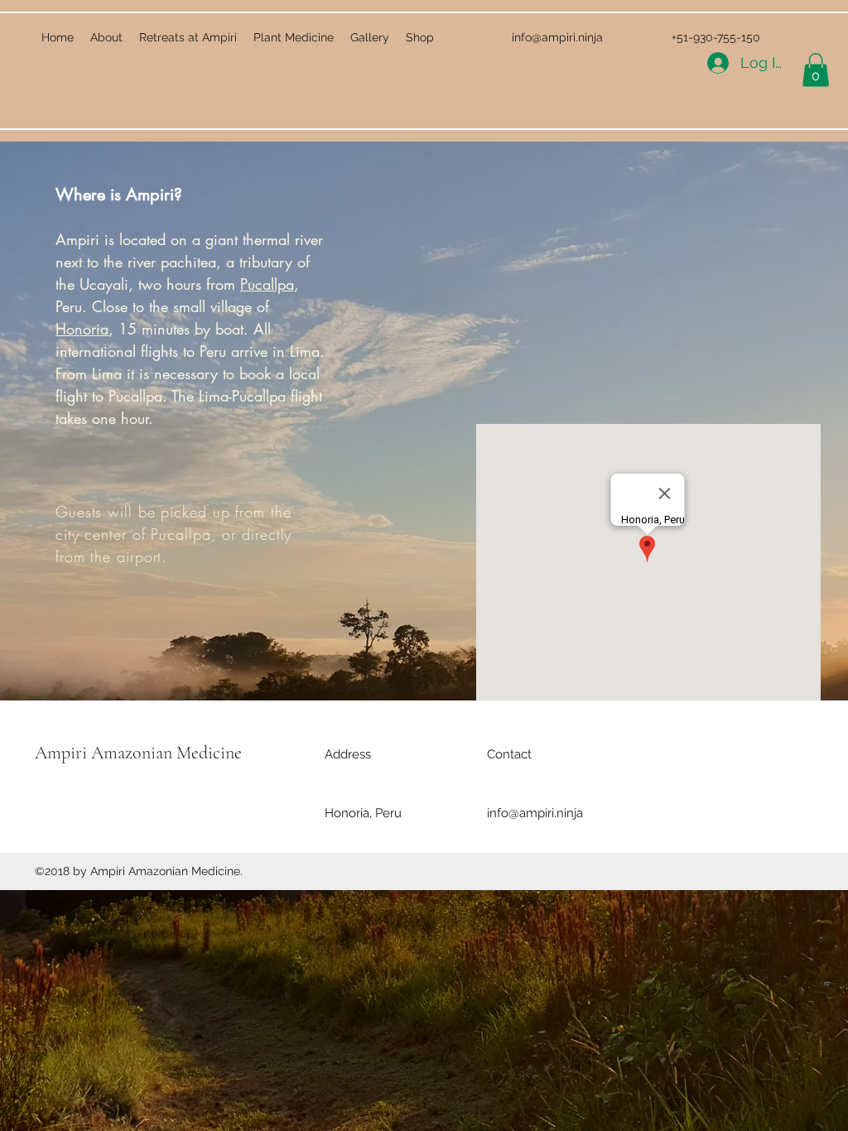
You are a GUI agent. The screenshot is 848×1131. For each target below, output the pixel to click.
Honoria (81, 329)
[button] (106, 37)
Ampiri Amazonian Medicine (138, 752)
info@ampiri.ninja (557, 37)
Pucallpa (267, 284)
